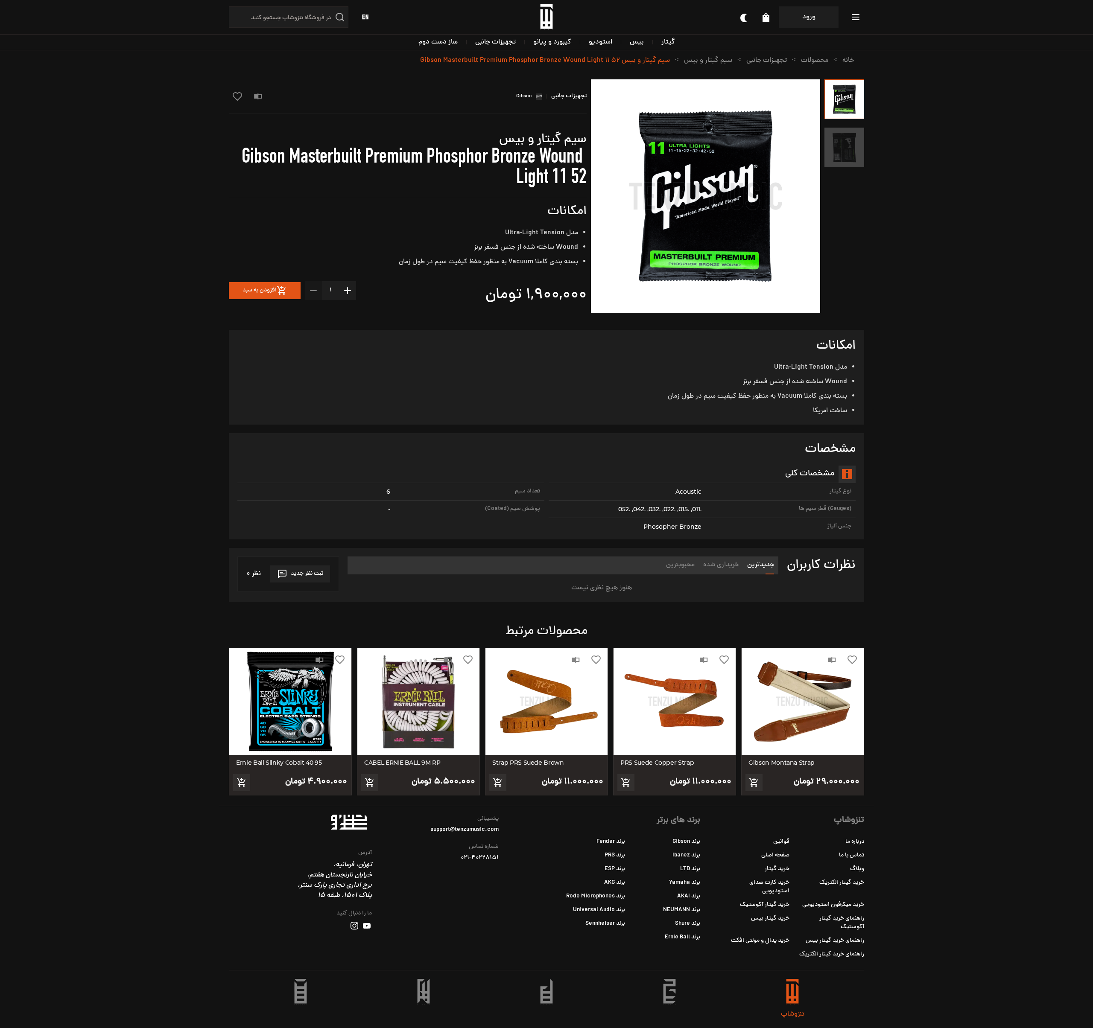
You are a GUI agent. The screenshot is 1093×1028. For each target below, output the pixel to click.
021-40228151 (480, 858)
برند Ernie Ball (682, 937)
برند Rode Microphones (595, 896)
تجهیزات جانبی (495, 42)
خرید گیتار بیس (770, 918)
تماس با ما (851, 855)
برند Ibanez (686, 855)
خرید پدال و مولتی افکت (760, 940)
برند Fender (610, 841)
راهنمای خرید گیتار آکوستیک (841, 923)
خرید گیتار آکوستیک (764, 904)
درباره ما (854, 841)
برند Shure (687, 923)
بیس (637, 42)
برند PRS (615, 855)
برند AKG (614, 882)
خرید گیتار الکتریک (841, 882)
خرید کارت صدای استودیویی (769, 887)
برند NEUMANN (681, 910)
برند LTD (690, 869)
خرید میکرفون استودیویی (833, 904)
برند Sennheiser (605, 923)
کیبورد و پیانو (552, 42)
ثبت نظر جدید (307, 573)
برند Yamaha (684, 882)
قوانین (781, 841)
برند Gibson (686, 841)
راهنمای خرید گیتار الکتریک (831, 954)
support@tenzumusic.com (464, 830)
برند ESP (615, 869)
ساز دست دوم (438, 42)
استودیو (600, 42)
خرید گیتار (777, 869)
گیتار (668, 42)
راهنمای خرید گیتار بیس (835, 940)
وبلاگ (857, 869)
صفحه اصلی (775, 855)
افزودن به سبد (260, 290)
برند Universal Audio (599, 910)
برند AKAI (688, 896)
